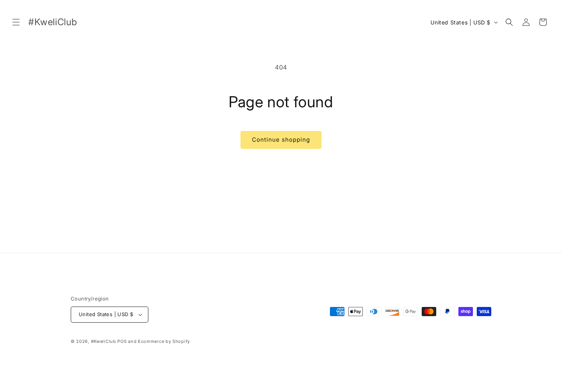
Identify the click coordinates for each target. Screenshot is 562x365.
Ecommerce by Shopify (164, 341)
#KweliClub (103, 341)
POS (122, 341)
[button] (16, 22)
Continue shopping (281, 139)
